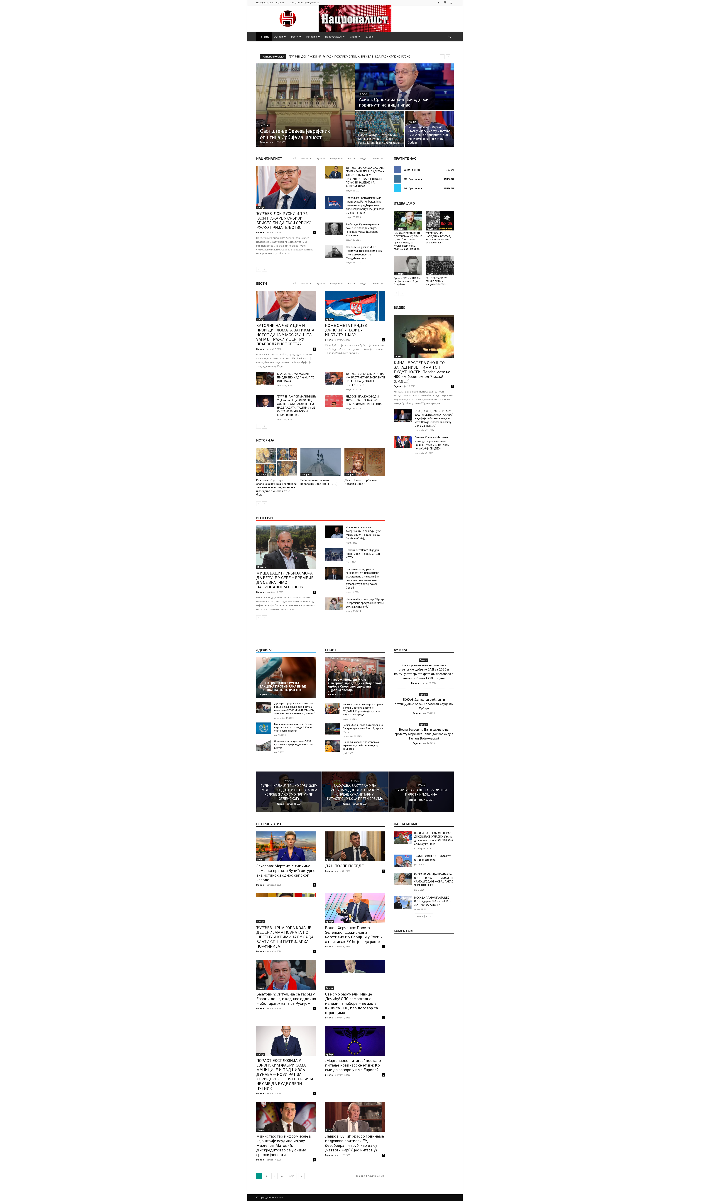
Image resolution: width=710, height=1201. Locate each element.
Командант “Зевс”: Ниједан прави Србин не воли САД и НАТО (363, 554)
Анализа (306, 158)
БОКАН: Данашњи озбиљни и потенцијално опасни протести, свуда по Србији (424, 704)
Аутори (278, 36)
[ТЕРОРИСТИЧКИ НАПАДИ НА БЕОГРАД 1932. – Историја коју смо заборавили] (440, 220)
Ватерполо (336, 158)
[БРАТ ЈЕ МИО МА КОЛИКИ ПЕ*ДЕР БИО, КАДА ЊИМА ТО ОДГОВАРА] (265, 378)
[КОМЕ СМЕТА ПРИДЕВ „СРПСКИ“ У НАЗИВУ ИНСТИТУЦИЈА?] (355, 306)
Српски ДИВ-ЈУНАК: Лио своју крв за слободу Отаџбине (407, 281)
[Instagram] (445, 2)
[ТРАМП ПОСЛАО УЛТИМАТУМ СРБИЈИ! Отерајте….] (403, 861)
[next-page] (264, 269)
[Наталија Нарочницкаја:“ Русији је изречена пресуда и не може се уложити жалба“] (334, 603)
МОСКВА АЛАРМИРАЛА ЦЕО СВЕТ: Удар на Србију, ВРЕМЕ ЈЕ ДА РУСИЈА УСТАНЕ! (433, 901)
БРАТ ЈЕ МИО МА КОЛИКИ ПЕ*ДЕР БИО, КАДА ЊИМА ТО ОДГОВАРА (296, 377)
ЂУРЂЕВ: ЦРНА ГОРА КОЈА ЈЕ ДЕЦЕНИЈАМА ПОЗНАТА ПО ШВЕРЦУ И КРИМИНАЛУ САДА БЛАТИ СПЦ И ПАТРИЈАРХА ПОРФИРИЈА (285, 937)
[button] (449, 37)
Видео (369, 36)
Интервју (261, 567)
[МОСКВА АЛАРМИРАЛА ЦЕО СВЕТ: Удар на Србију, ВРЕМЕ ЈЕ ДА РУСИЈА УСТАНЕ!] (403, 902)
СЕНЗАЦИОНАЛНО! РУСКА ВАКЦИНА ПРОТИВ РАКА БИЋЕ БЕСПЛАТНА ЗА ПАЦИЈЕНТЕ (282, 686)
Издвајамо (400, 229)
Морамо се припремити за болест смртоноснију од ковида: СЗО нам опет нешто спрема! (293, 727)
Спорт (353, 36)
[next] (448, 56)
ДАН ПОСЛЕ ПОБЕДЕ (344, 866)
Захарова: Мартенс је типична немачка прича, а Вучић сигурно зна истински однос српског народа (285, 873)
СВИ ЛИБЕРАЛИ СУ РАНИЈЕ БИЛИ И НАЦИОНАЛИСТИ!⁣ (436, 281)
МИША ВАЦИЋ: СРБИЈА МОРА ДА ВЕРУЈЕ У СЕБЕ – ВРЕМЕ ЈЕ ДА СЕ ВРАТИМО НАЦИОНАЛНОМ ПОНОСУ (284, 580)
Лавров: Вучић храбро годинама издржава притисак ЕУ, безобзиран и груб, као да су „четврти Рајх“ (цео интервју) (354, 1143)
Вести (294, 36)
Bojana (260, 232)
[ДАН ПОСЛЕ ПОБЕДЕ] (355, 846)
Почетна (264, 36)
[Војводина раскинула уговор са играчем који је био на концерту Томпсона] (332, 746)
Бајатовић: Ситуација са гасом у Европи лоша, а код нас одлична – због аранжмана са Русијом (286, 999)
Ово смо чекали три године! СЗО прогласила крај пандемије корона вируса (294, 744)
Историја (311, 36)
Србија (264, 125)
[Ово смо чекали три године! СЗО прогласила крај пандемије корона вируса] (263, 745)
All (294, 158)
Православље (333, 36)
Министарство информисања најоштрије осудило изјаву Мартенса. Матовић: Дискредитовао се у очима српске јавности (283, 1145)
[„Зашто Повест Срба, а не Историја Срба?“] (364, 462)
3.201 (292, 1176)
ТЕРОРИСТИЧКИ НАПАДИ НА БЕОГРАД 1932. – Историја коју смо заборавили (438, 238)
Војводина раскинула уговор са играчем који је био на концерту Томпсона (361, 745)
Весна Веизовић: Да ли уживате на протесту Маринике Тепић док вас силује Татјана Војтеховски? (424, 734)
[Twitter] (451, 2)
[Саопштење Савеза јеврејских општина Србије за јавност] (305, 105)
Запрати (449, 179)
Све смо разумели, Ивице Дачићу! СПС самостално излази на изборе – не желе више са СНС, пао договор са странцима (351, 1003)
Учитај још (422, 916)
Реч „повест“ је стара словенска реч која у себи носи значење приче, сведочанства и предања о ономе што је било (276, 487)
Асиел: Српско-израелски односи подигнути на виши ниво (327, 56)
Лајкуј (450, 169)
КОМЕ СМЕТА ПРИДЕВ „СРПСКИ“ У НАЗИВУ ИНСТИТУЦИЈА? (346, 330)
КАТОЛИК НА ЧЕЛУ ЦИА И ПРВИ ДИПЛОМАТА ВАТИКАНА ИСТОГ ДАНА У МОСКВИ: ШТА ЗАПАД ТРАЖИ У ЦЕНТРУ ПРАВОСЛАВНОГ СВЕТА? (285, 334)
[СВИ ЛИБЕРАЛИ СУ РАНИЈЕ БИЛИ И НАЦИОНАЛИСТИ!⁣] (440, 265)
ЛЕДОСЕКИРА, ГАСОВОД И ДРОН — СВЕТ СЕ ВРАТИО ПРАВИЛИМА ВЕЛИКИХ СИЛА (364, 400)
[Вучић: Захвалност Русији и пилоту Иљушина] (421, 792)
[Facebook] (439, 2)
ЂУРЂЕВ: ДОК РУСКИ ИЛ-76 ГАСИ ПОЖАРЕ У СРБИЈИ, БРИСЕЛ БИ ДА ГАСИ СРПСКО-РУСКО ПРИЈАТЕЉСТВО (284, 220)
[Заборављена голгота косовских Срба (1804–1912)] (320, 462)
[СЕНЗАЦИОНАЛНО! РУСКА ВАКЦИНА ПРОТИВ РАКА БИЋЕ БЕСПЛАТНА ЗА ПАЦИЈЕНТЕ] (286, 677)
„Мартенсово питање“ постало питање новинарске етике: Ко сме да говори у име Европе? (353, 1065)
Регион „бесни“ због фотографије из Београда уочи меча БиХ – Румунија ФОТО (363, 728)
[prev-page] (258, 269)
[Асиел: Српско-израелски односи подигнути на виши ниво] (404, 86)
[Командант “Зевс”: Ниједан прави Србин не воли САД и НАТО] (334, 554)
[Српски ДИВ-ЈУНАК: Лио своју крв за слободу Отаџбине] (408, 265)
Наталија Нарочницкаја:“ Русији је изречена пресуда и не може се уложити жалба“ (365, 603)
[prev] (442, 56)
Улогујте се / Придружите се (304, 2)
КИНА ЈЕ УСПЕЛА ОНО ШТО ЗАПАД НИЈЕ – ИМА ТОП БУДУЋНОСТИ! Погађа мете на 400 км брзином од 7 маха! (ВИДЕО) (422, 372)
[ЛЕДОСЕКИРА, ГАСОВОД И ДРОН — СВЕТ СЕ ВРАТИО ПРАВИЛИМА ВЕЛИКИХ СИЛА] (334, 401)
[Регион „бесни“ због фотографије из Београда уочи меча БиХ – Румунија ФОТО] (332, 729)
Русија (363, 130)
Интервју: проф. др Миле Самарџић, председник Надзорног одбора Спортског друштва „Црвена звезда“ (354, 685)
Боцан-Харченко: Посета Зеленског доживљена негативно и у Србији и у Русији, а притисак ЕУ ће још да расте (354, 935)
